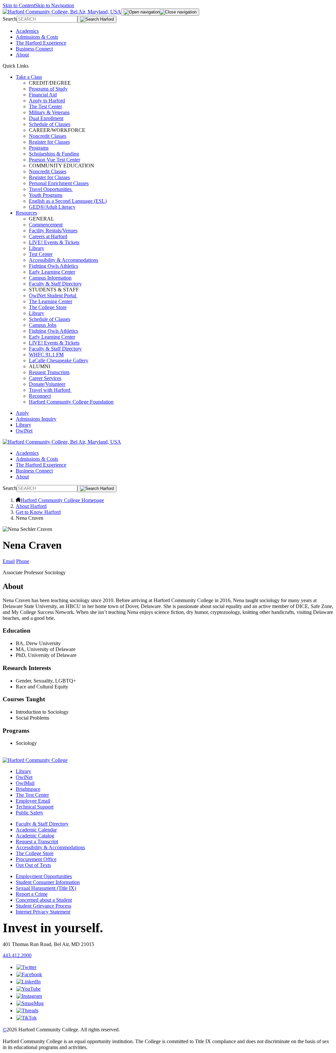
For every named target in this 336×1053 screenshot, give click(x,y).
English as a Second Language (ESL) (68, 201)
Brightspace (28, 789)
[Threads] (27, 1010)
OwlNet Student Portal (53, 295)
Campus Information (50, 278)
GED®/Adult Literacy (52, 207)
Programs (39, 148)
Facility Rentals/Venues (53, 230)
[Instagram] (29, 996)
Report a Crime (32, 894)
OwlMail (25, 783)
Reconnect (40, 396)
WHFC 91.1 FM (46, 354)
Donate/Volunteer (47, 384)
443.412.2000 (17, 955)
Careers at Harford (48, 236)
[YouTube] (28, 989)
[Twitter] (26, 967)
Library (36, 248)
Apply (22, 413)
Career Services (45, 378)
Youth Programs (45, 195)
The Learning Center (50, 301)
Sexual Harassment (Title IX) (46, 888)
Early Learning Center (52, 272)
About (22, 54)
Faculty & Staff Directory (55, 283)
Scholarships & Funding (54, 154)
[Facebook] (29, 974)
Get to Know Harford (38, 512)
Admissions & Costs (37, 37)
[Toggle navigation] (160, 12)
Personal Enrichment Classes (59, 183)
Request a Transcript (37, 841)
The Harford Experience (41, 43)
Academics (27, 31)
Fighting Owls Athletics (53, 266)
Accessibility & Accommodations (63, 260)
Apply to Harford (47, 100)
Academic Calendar (36, 829)
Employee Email (33, 801)
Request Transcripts (49, 372)
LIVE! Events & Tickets (54, 242)
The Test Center (45, 106)
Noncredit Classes (47, 136)
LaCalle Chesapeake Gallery (58, 360)
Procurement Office (36, 859)
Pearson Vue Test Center (54, 159)
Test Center (40, 254)
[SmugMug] (30, 1003)
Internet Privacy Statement (43, 912)
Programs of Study (48, 89)
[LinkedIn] (28, 981)
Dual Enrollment (46, 118)
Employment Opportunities (44, 876)
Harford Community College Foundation (71, 402)
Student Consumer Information (48, 882)
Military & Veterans (49, 112)
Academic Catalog (35, 835)
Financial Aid (43, 94)
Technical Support (34, 807)
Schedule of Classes (49, 124)
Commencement (46, 224)
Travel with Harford (50, 390)
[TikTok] (26, 1018)
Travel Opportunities (51, 189)
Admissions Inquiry (36, 419)
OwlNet (24, 430)
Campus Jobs (42, 325)
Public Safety (29, 812)
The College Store (48, 307)
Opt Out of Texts (33, 865)
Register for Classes (49, 142)
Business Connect (34, 49)
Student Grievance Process (43, 906)
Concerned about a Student (44, 900)
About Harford (31, 506)
